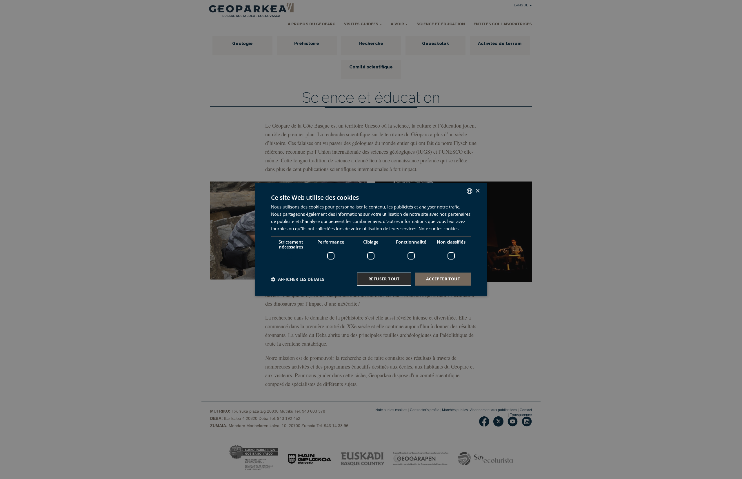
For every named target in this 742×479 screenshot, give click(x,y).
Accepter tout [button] (443, 279)
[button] (297, 279)
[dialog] (371, 239)
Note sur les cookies (439, 228)
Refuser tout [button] (384, 279)
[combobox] (469, 191)
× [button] (477, 190)
